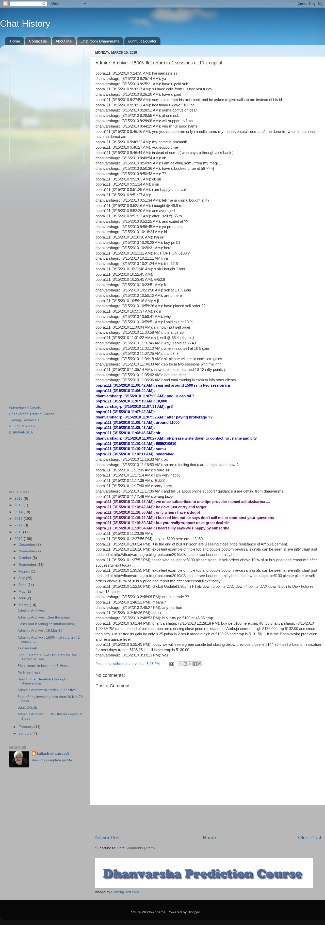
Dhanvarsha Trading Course (31, 414)
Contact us (38, 41)
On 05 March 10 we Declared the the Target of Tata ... (47, 657)
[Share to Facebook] (195, 663)
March (24, 605)
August (25, 571)
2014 (19, 512)
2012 (19, 525)
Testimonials (28, 648)
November (27, 551)
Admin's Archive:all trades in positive (47, 690)
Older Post (309, 837)
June (23, 585)
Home (15, 41)
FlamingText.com (125, 892)
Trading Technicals (24, 420)
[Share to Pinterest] (199, 663)
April (23, 598)
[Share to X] (190, 663)
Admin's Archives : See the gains (44, 617)
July (22, 578)
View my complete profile (52, 760)
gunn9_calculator (142, 41)
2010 (19, 539)
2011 (18, 532)
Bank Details (28, 707)
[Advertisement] (208, 820)
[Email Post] (171, 664)
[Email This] (180, 663)
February (26, 727)
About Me (64, 41)
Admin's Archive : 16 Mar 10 (40, 631)
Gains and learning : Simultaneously (46, 624)
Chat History (25, 23)
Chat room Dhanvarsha (99, 41)
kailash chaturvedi (53, 753)
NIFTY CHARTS (22, 426)
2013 (19, 519)
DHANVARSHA (21, 432)
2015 (19, 505)
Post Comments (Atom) (136, 848)
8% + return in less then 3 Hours (43, 666)
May (22, 591)
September (28, 565)
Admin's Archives (31, 611)
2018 (19, 498)
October (25, 558)
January (25, 733)
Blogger (194, 912)
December (27, 544)
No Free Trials (29, 672)
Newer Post (108, 837)
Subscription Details (25, 408)
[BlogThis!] (185, 663)
